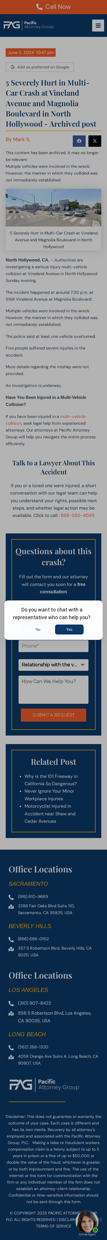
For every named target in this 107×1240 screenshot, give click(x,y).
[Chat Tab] (53, 620)
